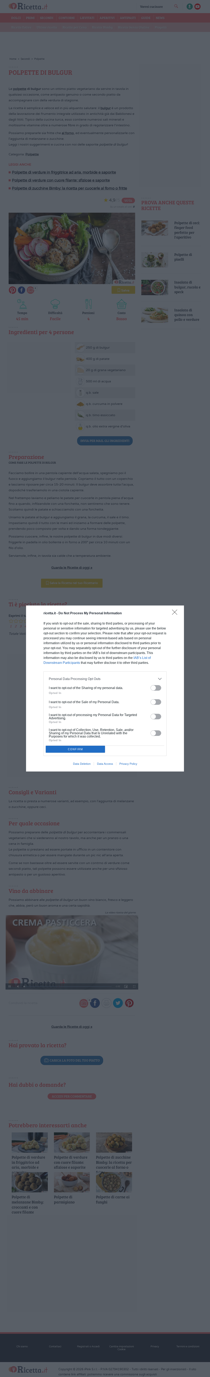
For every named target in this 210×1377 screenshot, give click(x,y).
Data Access (105, 763)
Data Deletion (82, 763)
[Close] (176, 613)
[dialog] (105, 688)
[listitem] (105, 679)
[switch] (156, 688)
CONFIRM (75, 749)
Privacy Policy (128, 763)
